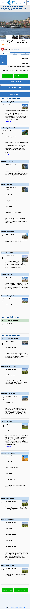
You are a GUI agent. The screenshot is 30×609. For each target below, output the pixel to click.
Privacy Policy (22, 607)
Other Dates (25, 54)
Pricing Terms (14, 607)
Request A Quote (7, 76)
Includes (15, 54)
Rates (5, 54)
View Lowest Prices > (21, 76)
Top (9, 607)
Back (6, 607)
